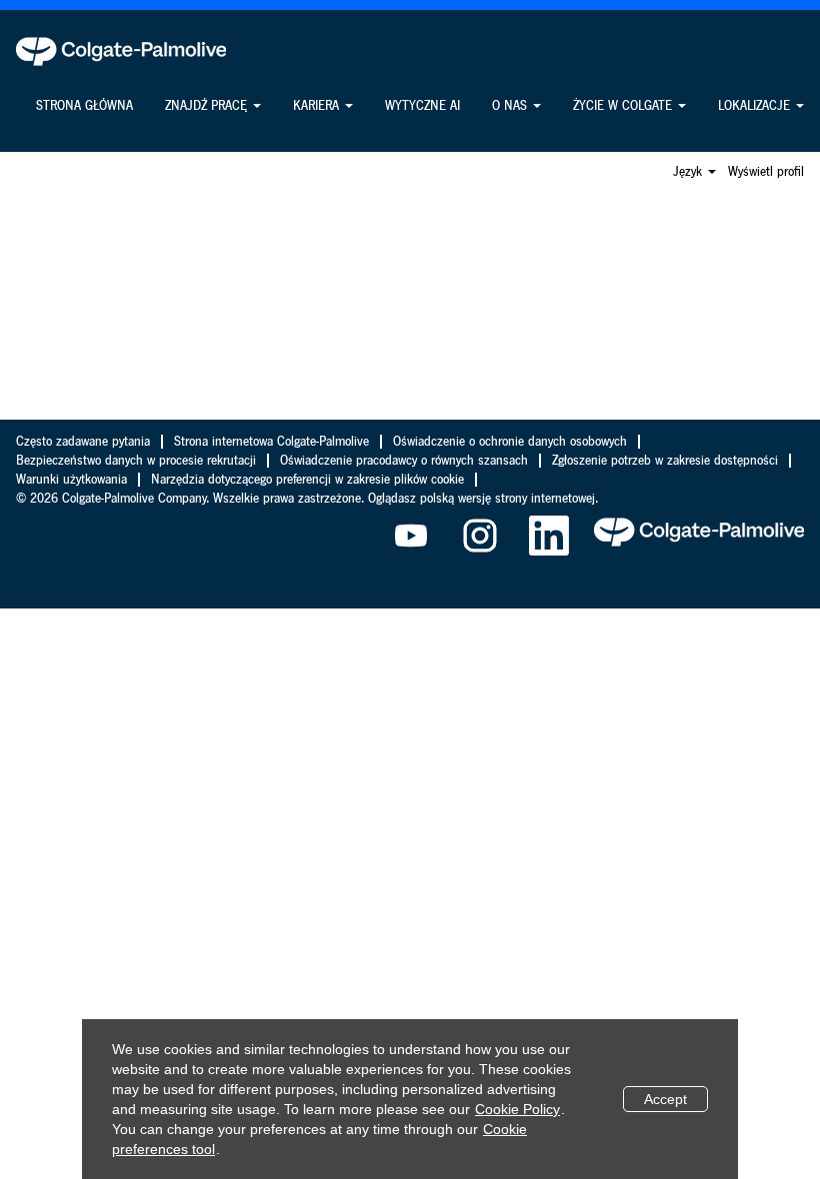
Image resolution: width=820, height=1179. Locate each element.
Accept (665, 1099)
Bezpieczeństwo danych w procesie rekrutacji (136, 461)
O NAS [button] (511, 106)
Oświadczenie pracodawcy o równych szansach (404, 461)
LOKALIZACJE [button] (756, 106)
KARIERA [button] (318, 106)
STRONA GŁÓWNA (84, 106)
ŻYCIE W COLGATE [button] (624, 106)
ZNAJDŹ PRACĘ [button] (208, 106)
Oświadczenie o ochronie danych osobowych (510, 442)
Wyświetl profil (766, 172)
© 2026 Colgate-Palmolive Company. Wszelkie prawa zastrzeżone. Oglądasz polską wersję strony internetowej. (307, 499)
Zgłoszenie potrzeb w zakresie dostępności (665, 461)
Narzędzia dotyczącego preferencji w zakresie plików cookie (307, 480)
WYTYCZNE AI (422, 106)
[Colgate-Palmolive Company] (121, 51)
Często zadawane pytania (83, 442)
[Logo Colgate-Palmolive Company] (699, 532)
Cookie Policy (517, 1109)
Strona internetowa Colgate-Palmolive (271, 442)
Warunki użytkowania (71, 480)
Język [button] (689, 172)
